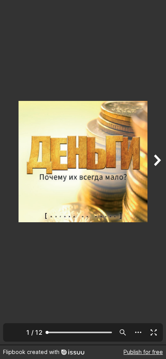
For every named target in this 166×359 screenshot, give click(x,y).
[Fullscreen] (153, 332)
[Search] (122, 332)
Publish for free (143, 352)
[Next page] (156, 172)
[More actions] (138, 332)
